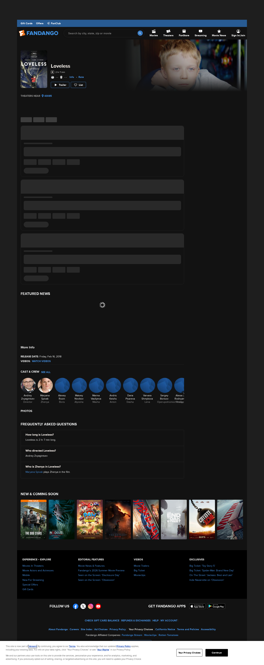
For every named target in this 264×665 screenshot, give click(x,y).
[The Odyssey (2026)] (118, 519)
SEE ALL (45, 372)
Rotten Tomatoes (168, 635)
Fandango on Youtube (98, 606)
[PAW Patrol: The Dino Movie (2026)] (90, 519)
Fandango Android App (216, 606)
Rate (81, 77)
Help (155, 620)
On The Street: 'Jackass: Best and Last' (211, 575)
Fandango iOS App (197, 606)
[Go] (140, 33)
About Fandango (58, 629)
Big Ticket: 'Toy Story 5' (202, 566)
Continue (217, 652)
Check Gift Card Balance (102, 620)
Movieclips (139, 575)
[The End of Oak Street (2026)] (174, 519)
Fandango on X (83, 606)
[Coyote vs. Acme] (202, 519)
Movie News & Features (91, 566)
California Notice (165, 629)
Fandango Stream (132, 635)
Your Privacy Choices (141, 629)
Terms (72, 646)
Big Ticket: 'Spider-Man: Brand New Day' (211, 570)
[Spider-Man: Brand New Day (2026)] (146, 519)
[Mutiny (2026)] (230, 519)
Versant (33, 646)
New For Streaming (33, 580)
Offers (39, 23)
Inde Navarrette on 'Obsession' (206, 580)
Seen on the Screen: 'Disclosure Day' (99, 575)
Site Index (86, 629)
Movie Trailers (141, 566)
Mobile (26, 575)
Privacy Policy (118, 629)
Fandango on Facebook (75, 606)
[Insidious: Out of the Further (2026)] (62, 519)
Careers (74, 629)
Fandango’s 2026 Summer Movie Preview (101, 570)
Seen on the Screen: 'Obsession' (96, 580)
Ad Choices (101, 629)
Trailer (62, 85)
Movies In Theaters (33, 566)
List (81, 85)
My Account (169, 620)
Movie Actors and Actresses (38, 570)
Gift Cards (27, 23)
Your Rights (103, 649)
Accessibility (208, 629)
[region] (132, 653)
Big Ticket (139, 570)
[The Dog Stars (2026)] (34, 519)
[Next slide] (183, 393)
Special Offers (30, 584)
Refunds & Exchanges (135, 620)
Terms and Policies (188, 629)
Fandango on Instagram (90, 606)
